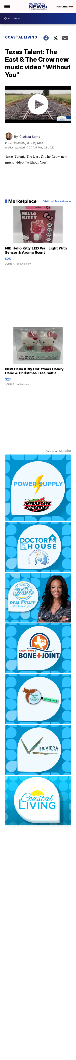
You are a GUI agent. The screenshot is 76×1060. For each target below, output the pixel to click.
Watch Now (63, 6)
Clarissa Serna (29, 137)
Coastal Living (21, 37)
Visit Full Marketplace (57, 201)
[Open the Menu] (7, 6)
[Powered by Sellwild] (65, 450)
